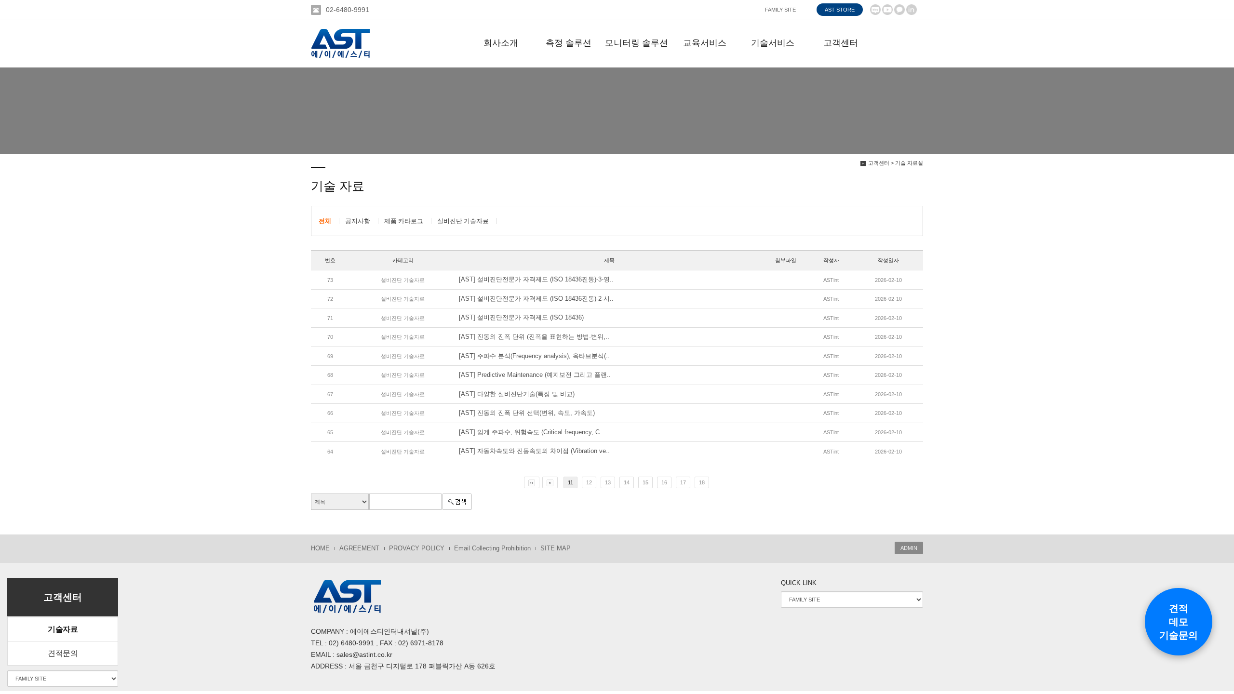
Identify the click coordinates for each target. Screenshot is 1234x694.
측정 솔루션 (568, 43)
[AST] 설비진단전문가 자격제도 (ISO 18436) (521, 317)
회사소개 (500, 43)
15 (645, 482)
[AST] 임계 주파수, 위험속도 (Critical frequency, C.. (531, 432)
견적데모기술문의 (1178, 622)
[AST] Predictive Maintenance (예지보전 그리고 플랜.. (535, 374)
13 (608, 482)
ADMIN (908, 548)
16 (664, 482)
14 (627, 482)
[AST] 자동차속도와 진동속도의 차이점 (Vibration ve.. (534, 450)
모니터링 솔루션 (636, 43)
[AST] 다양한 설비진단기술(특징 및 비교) (517, 394)
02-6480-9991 (347, 9)
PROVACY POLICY (416, 548)
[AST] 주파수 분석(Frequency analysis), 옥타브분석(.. (534, 356)
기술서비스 (772, 43)
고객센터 (840, 43)
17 (683, 482)
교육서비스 (704, 43)
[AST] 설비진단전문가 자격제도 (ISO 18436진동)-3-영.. (536, 279)
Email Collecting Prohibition (492, 548)
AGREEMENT (359, 548)
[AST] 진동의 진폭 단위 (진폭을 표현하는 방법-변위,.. (534, 336)
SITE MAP (555, 548)
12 (589, 482)
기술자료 (63, 629)
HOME (320, 548)
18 (702, 482)
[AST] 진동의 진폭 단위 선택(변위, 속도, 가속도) (527, 412)
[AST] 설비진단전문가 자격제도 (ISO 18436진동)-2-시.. (536, 298)
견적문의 (63, 653)
